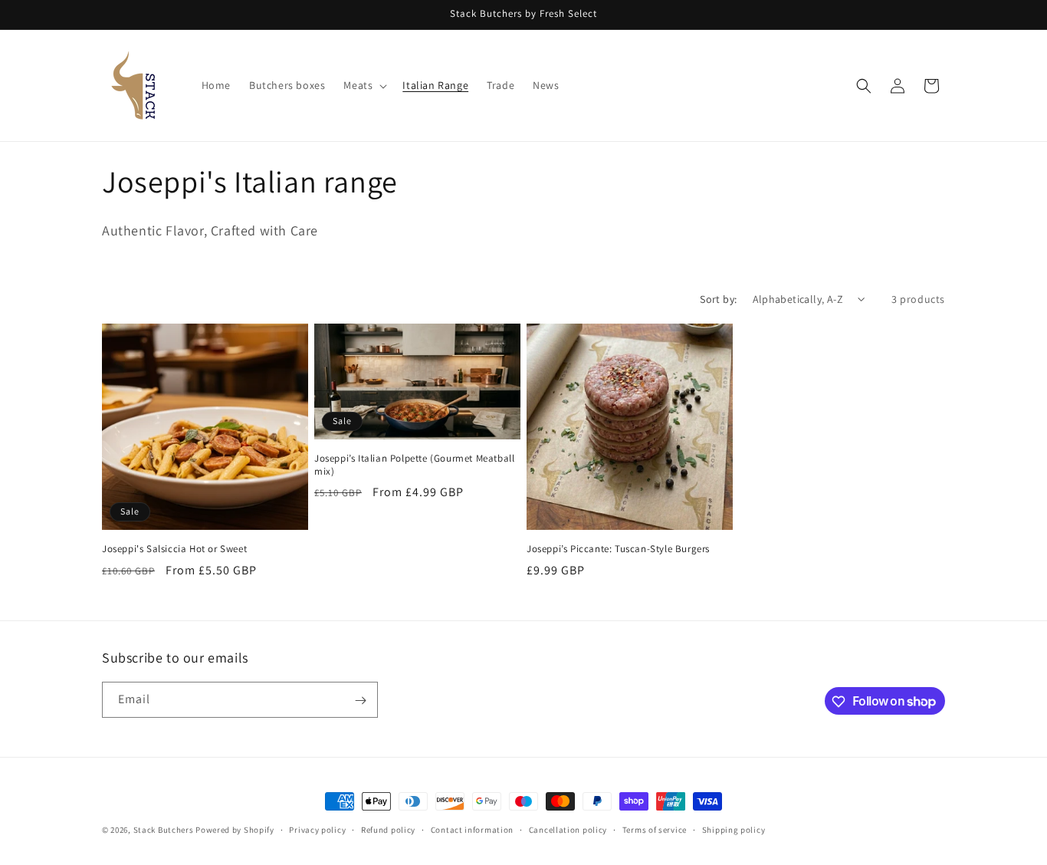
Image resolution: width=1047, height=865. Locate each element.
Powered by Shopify (234, 829)
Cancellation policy (568, 829)
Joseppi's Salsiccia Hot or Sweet (174, 549)
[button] (363, 85)
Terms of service (654, 829)
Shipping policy (734, 829)
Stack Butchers (163, 829)
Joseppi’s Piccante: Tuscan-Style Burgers (618, 549)
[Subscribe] (360, 700)
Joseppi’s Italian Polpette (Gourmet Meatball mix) (414, 465)
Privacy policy (317, 829)
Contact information (472, 829)
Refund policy (388, 829)
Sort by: (718, 299)
